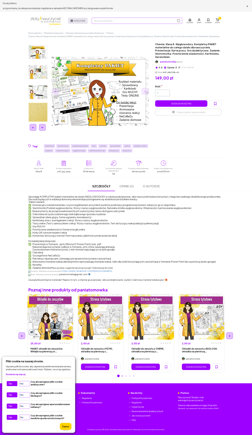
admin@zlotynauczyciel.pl (190, 400)
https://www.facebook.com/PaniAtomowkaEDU (87, 270)
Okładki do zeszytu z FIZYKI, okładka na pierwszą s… (97, 350)
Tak (10, 383)
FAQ (134, 420)
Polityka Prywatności (92, 402)
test (94, 146)
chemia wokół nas (97, 151)
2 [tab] (122, 376)
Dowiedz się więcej (16, 374)
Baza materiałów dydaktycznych (147, 411)
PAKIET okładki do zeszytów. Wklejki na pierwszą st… (46, 350)
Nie (21, 383)
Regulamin (87, 398)
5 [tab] (133, 376)
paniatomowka (171, 61)
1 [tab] (118, 376)
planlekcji (49, 146)
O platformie (138, 407)
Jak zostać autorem (141, 415)
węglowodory (79, 151)
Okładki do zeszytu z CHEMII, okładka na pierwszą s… (147, 350)
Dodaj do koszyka (181, 103)
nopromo (127, 151)
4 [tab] (129, 376)
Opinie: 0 (172, 67)
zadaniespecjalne (80, 146)
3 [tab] (126, 376)
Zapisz (65, 426)
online (127, 146)
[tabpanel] (50, 333)
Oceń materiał (187, 67)
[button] (199, 21)
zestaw (103, 146)
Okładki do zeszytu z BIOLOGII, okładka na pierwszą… (200, 350)
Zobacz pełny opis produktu (191, 112)
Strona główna (35, 33)
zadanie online (140, 146)
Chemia (109, 33)
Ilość (158, 86)
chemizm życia (62, 151)
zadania (48, 151)
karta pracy (114, 151)
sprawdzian (115, 146)
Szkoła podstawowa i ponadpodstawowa (85, 33)
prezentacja (63, 146)
